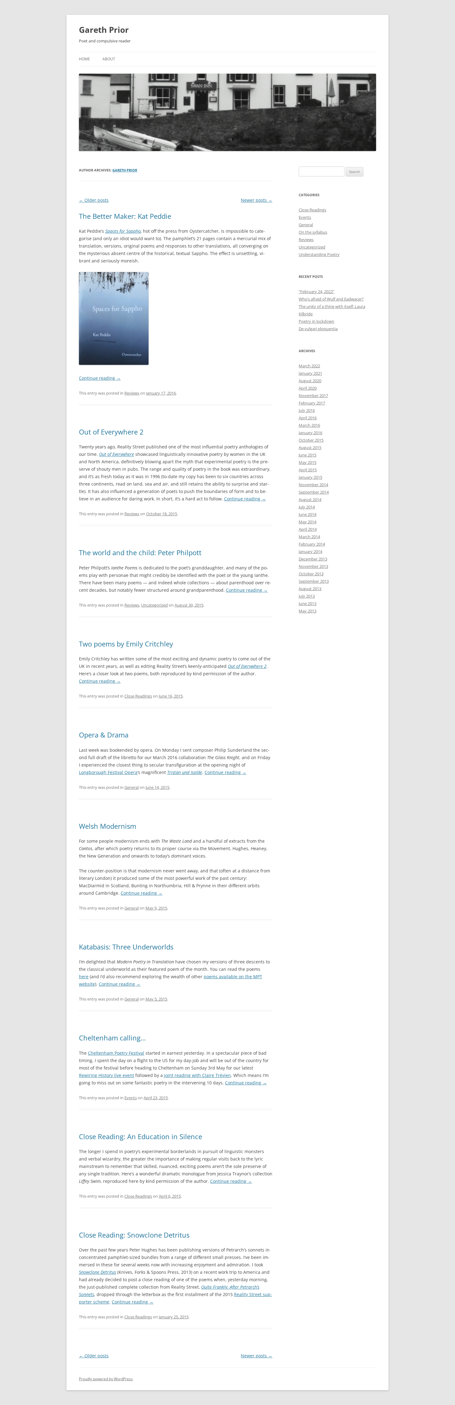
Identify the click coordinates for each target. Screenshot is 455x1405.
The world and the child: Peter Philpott (140, 552)
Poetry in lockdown (316, 321)
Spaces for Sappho (123, 231)
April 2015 (308, 470)
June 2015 (307, 455)
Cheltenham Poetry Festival (116, 1053)
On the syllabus (313, 232)
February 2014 (312, 544)
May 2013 (307, 611)
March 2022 (309, 366)
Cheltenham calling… (112, 1037)
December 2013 (313, 559)
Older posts (94, 200)
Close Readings (138, 696)
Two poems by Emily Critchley (126, 643)
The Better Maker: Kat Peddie (125, 216)
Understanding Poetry (319, 254)
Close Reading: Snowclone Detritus (134, 1234)
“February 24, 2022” (316, 291)
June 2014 (307, 514)
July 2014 (307, 507)
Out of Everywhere (116, 454)
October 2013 (311, 574)
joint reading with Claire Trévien (197, 1075)
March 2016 (309, 425)
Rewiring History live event (106, 1075)
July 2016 (307, 410)
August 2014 (310, 499)
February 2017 (312, 403)
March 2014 (309, 536)
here (84, 976)
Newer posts (256, 200)
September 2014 (314, 492)
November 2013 (313, 566)
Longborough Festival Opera (108, 772)
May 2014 (307, 522)
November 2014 (313, 484)
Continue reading (100, 378)
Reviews (131, 393)
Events (130, 1097)
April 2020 (308, 388)
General (131, 787)
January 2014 (310, 551)
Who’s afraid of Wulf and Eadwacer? (331, 299)
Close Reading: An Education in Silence (140, 1136)
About (108, 59)
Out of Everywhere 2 (111, 431)
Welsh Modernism (107, 826)
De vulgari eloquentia (318, 328)
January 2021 (310, 373)
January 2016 (310, 432)
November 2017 (313, 395)
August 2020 (310, 380)
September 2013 (314, 581)
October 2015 (311, 440)
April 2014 (308, 529)
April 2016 (308, 418)
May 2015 (307, 462)
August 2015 (310, 447)
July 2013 (307, 596)
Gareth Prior (104, 29)
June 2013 (307, 603)
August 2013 (310, 588)
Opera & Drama (103, 734)
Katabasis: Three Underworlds (126, 946)
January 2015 (310, 477)
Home (84, 59)
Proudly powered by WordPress (106, 1378)
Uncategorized (154, 605)
